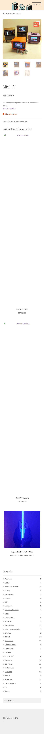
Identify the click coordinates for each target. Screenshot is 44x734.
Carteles (8, 652)
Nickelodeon (9, 668)
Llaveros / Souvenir (12, 610)
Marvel (7, 676)
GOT (6, 602)
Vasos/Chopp (9, 618)
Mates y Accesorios (12, 587)
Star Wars (8, 664)
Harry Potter (9, 625)
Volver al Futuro (10, 645)
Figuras (7, 598)
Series (7, 583)
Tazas (7, 691)
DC (6, 687)
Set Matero (9, 594)
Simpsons (8, 679)
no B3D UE (8, 672)
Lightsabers (9, 649)
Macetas (8, 621)
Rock (6, 614)
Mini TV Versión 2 (9, 108)
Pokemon (8, 579)
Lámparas (8, 606)
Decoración (9, 641)
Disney (7, 590)
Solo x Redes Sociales (12, 629)
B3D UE (12, 13)
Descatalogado (21, 121)
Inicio (7, 13)
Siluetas (8, 633)
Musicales (8, 660)
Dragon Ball (9, 656)
